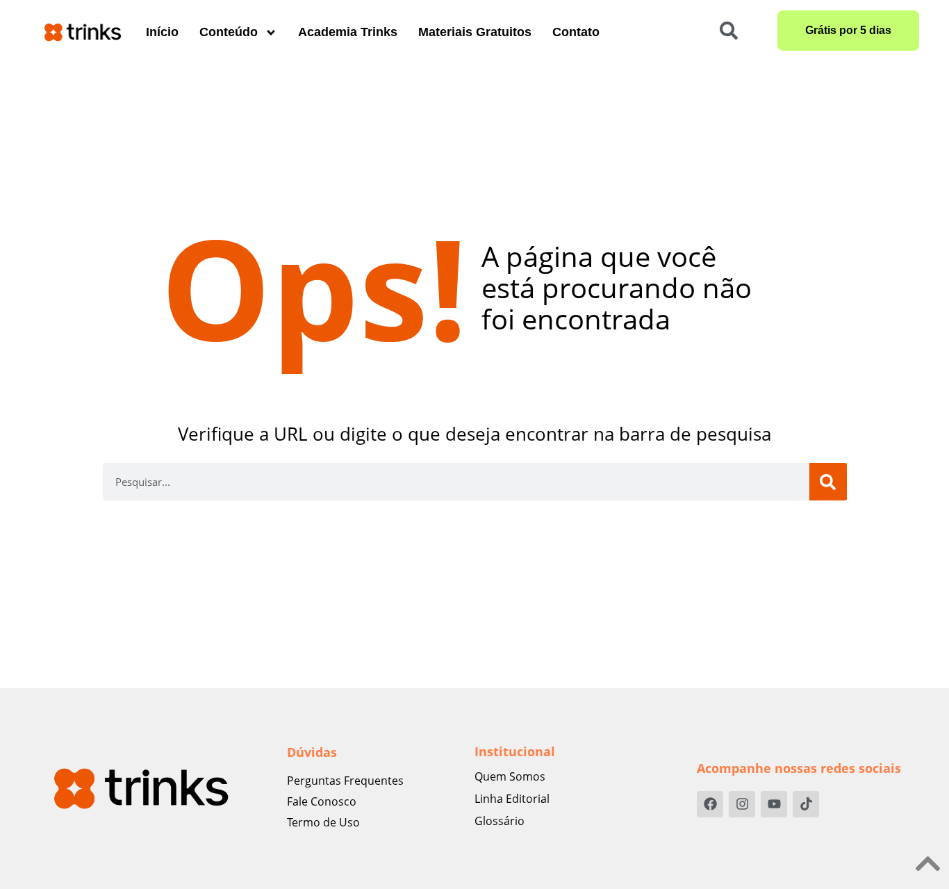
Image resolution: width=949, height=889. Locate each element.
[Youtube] (774, 804)
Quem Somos (509, 776)
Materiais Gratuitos (474, 32)
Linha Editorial (512, 798)
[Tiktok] (806, 804)
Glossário (499, 821)
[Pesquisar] (828, 481)
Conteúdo (228, 32)
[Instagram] (742, 804)
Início (162, 32)
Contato (576, 32)
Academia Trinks (347, 32)
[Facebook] (710, 804)
